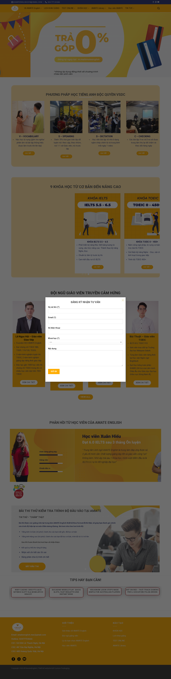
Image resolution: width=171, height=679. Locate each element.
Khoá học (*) (53, 338)
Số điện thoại (54, 328)
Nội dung (52, 349)
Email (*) (52, 317)
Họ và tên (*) (53, 307)
